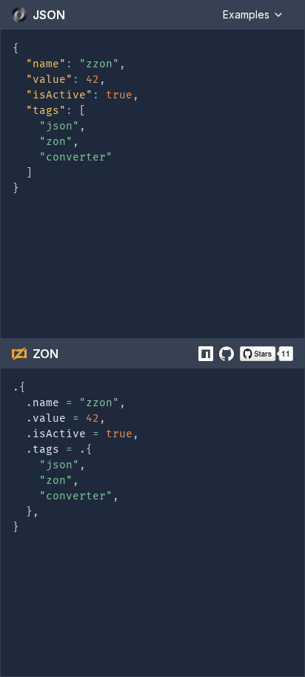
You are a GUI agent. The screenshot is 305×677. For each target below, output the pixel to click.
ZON (45, 353)
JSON (49, 14)
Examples (246, 14)
